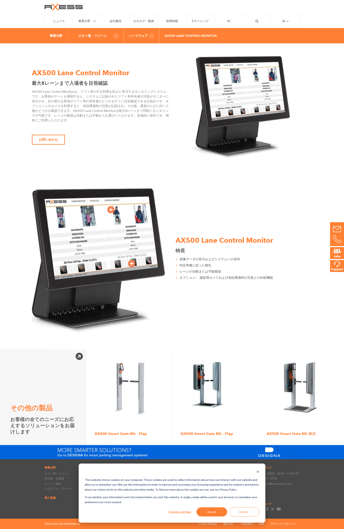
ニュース (59, 21)
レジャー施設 (53, 483)
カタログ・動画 (143, 21)
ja (283, 21)
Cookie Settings (207, 523)
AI (228, 21)
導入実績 (50, 498)
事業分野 (84, 21)
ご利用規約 (246, 523)
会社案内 (115, 21)
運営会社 (228, 523)
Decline (244, 511)
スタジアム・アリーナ (58, 488)
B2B (261, 523)
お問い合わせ (48, 139)
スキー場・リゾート (57, 473)
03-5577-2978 (268, 478)
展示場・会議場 (54, 478)
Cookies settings (179, 511)
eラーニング (200, 21)
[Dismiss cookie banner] (257, 472)
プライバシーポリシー (283, 523)
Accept (211, 511)
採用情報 (172, 21)
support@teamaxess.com (275, 483)
